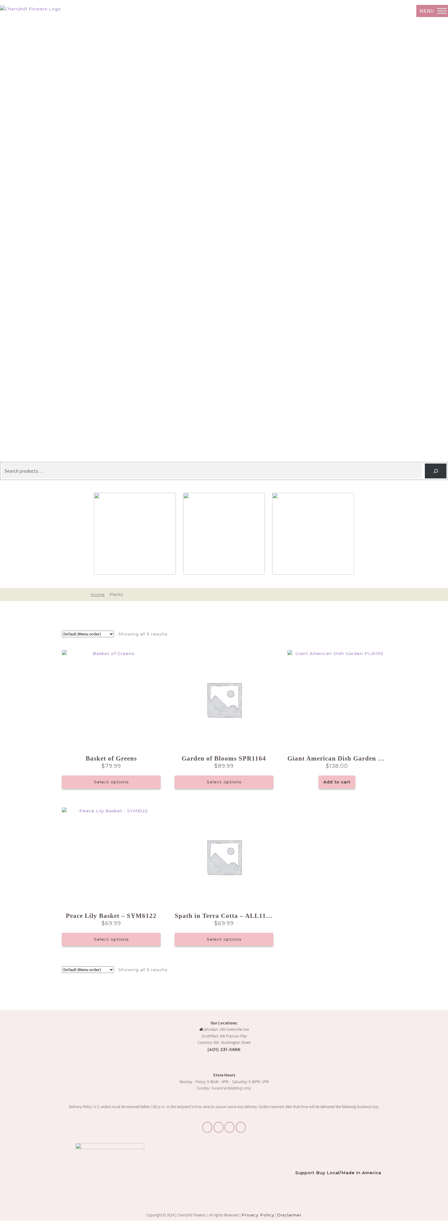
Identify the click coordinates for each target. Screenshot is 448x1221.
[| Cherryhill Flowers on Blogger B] (207, 1127)
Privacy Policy (257, 1214)
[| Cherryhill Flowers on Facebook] (229, 1127)
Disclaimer (289, 1214)
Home (98, 594)
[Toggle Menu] (442, 11)
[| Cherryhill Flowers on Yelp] (241, 1127)
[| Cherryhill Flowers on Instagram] (218, 1127)
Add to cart (336, 781)
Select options (111, 781)
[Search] (435, 471)
